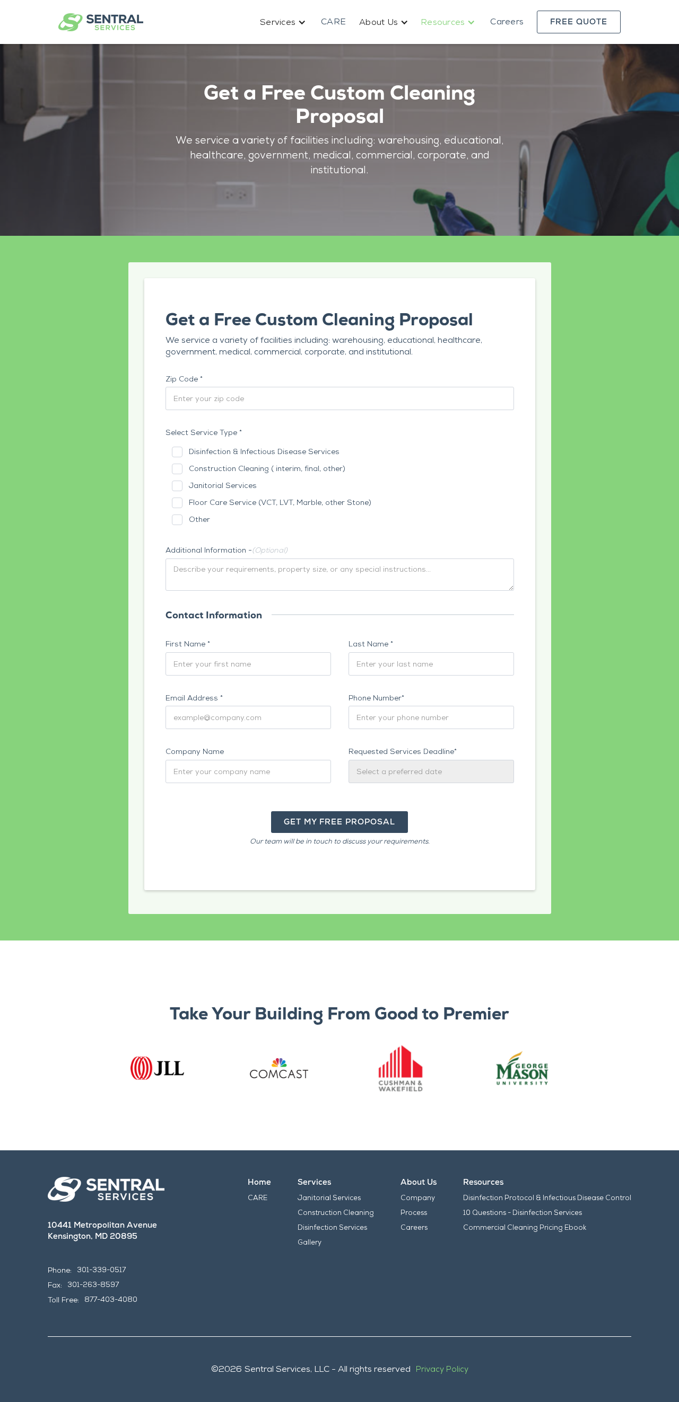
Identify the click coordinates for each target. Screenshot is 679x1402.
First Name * (188, 644)
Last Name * (371, 644)
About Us (419, 1182)
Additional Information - (227, 550)
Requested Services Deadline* (403, 751)
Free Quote (578, 21)
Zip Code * (184, 379)
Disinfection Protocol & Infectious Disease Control (547, 1197)
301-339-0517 (101, 1269)
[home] (100, 22)
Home (259, 1182)
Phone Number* (376, 698)
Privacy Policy (442, 1369)
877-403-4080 (110, 1299)
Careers (507, 21)
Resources (483, 1182)
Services (314, 1182)
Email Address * (194, 698)
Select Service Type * (204, 432)
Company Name (195, 751)
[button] (283, 22)
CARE (333, 21)
